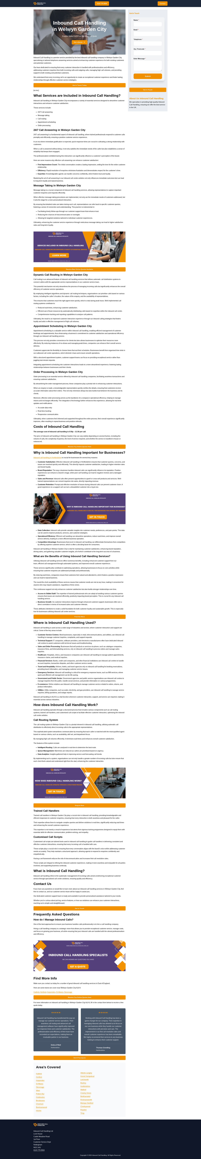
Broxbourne (40, 1100)
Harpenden (51, 992)
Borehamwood (41, 1107)
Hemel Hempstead (87, 1076)
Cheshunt (39, 1104)
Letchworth (84, 1080)
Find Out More (79, 617)
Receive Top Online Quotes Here (79, 447)
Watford (83, 1090)
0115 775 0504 (102, 3)
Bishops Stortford (86, 1103)
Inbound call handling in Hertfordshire (47, 458)
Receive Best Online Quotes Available (79, 269)
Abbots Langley (86, 1073)
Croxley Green (85, 1093)
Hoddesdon (40, 1097)
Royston (83, 1110)
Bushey (83, 1083)
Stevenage (68, 992)
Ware (38, 1090)
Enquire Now (79, 805)
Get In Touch (79, 908)
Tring (82, 1113)
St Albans (59, 992)
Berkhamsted (85, 1096)
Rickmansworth (86, 1100)
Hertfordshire (85, 1086)
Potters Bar (40, 1094)
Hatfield (36, 992)
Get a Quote (78, 42)
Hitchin (38, 1111)
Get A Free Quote (79, 1058)
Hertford (43, 992)
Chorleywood (85, 1106)
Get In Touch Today (80, 85)
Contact (162, 3)
